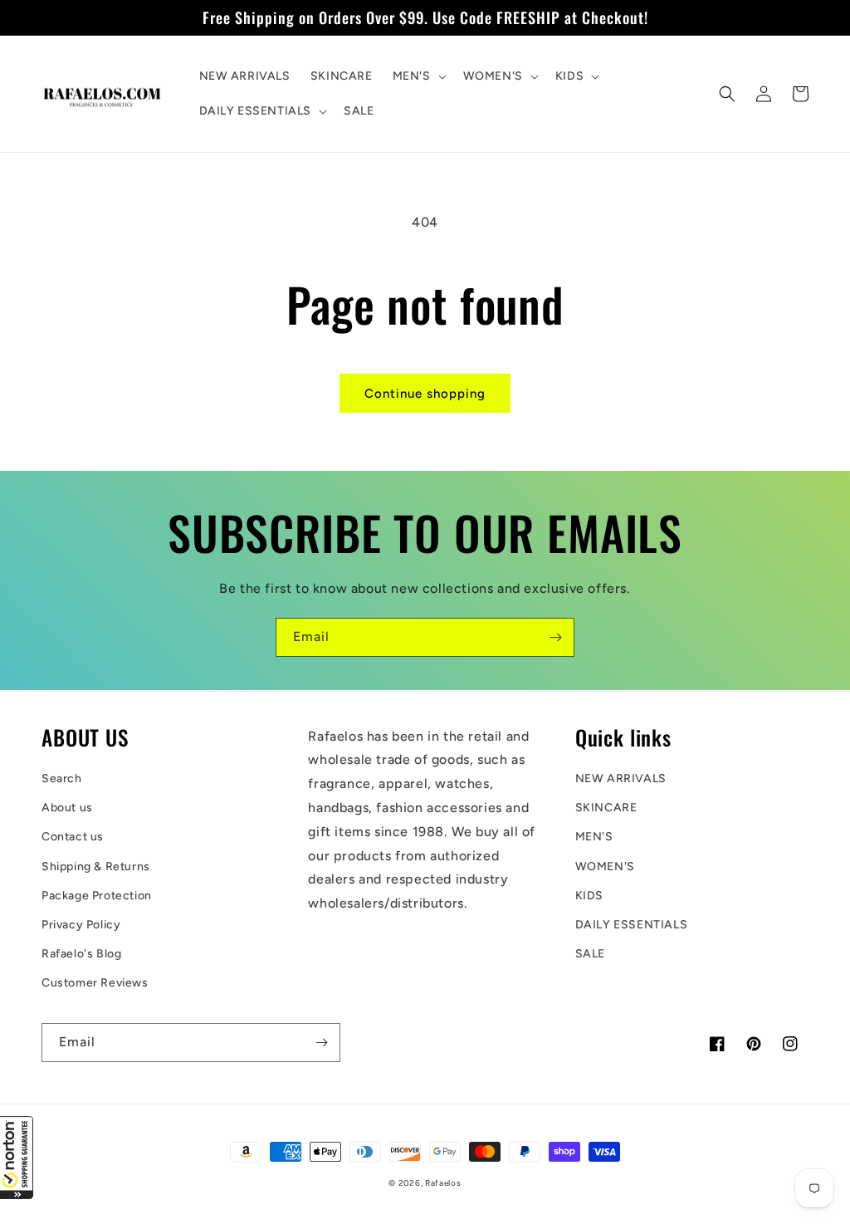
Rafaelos (443, 1182)
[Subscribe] (555, 637)
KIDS (589, 896)
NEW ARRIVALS (621, 778)
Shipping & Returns (96, 866)
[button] (16, 1157)
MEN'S (594, 837)
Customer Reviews (95, 983)
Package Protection (97, 896)
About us (67, 807)
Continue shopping (425, 393)
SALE (590, 954)
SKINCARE (606, 807)
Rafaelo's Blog (81, 954)
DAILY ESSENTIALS (631, 925)
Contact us (73, 837)
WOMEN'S (605, 866)
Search (62, 778)
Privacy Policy (81, 925)
